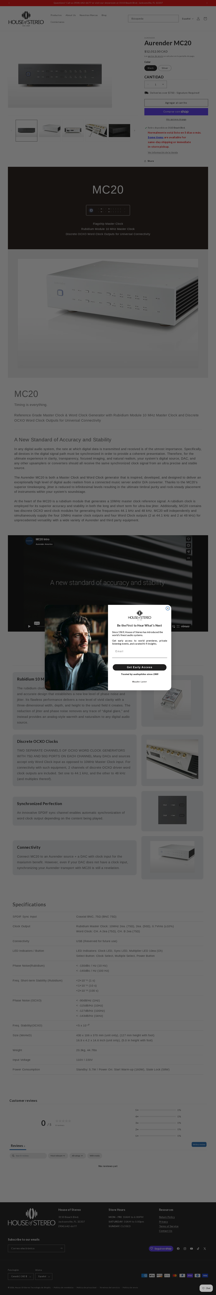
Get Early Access (139, 667)
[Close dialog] (168, 608)
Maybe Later (139, 682)
